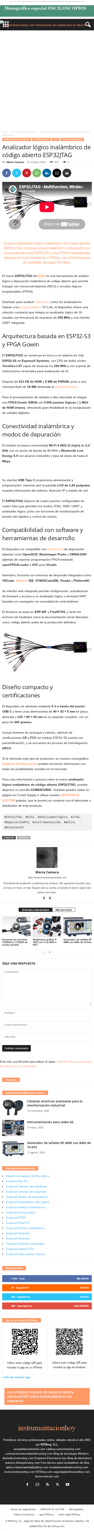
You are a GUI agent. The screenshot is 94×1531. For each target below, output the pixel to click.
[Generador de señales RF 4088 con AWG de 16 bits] (77, 926)
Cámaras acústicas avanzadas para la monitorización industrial (54, 1103)
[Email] (56, 173)
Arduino (22, 580)
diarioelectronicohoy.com (18, 1458)
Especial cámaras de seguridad (26, 1191)
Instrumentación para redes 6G (50, 1122)
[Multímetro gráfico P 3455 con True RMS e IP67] (47, 926)
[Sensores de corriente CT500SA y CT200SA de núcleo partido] (16, 926)
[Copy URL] (77, 173)
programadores (31, 307)
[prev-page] (44, 952)
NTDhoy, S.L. (49, 1444)
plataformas (55, 549)
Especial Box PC (17, 1181)
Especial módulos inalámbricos (25, 1207)
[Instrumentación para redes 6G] (13, 1128)
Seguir (84, 1287)
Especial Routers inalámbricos (25, 1228)
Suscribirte (81, 1305)
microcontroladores (31, 258)
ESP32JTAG (24, 837)
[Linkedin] (46, 173)
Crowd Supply (41, 139)
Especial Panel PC (18, 1223)
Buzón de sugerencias (23, 1509)
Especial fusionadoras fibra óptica (27, 1202)
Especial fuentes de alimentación (27, 1196)
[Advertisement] (47, 79)
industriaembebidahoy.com (31, 1467)
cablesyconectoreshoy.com (63, 1449)
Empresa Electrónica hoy (50, 1458)
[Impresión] (67, 173)
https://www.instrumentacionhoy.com (47, 877)
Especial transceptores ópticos (25, 1254)
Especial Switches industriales (25, 1243)
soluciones (42, 302)
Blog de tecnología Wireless (71, 1453)
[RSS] (47, 1485)
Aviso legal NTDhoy (69, 1514)
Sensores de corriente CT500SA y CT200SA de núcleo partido (15, 942)
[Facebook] (6, 173)
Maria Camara (15, 162)
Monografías (76, 1509)
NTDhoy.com (44, 1471)
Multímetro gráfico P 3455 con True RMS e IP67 (45, 942)
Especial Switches (18, 1238)
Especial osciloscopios (20, 1212)
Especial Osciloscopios (19, 764)
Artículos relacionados (35, 909)
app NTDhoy (46, 1514)
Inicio (5, 131)
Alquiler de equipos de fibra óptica (27, 1176)
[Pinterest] (26, 173)
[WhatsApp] (36, 173)
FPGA (63, 253)
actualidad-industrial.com (29, 1449)
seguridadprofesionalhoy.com (71, 1471)
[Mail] (37, 1485)
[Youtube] (67, 1485)
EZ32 (56, 139)
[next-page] (49, 952)
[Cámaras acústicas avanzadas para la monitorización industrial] (13, 1107)
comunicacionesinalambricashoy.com (28, 1453)
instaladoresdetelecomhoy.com (68, 1467)
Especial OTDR (16, 1217)
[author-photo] (47, 857)
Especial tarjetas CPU (20, 1249)
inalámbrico (54, 243)
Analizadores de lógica (24, 131)
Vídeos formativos (72, 139)
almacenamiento (66, 387)
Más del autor (64, 909)
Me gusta (83, 1278)
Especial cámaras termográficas (26, 1186)
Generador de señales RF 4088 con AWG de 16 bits (77, 941)
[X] (16, 173)
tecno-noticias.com (47, 1476)
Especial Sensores (18, 1233)
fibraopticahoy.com (28, 1462)
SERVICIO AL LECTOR (52, 1509)
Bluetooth (76, 248)
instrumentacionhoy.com (19, 1471)
